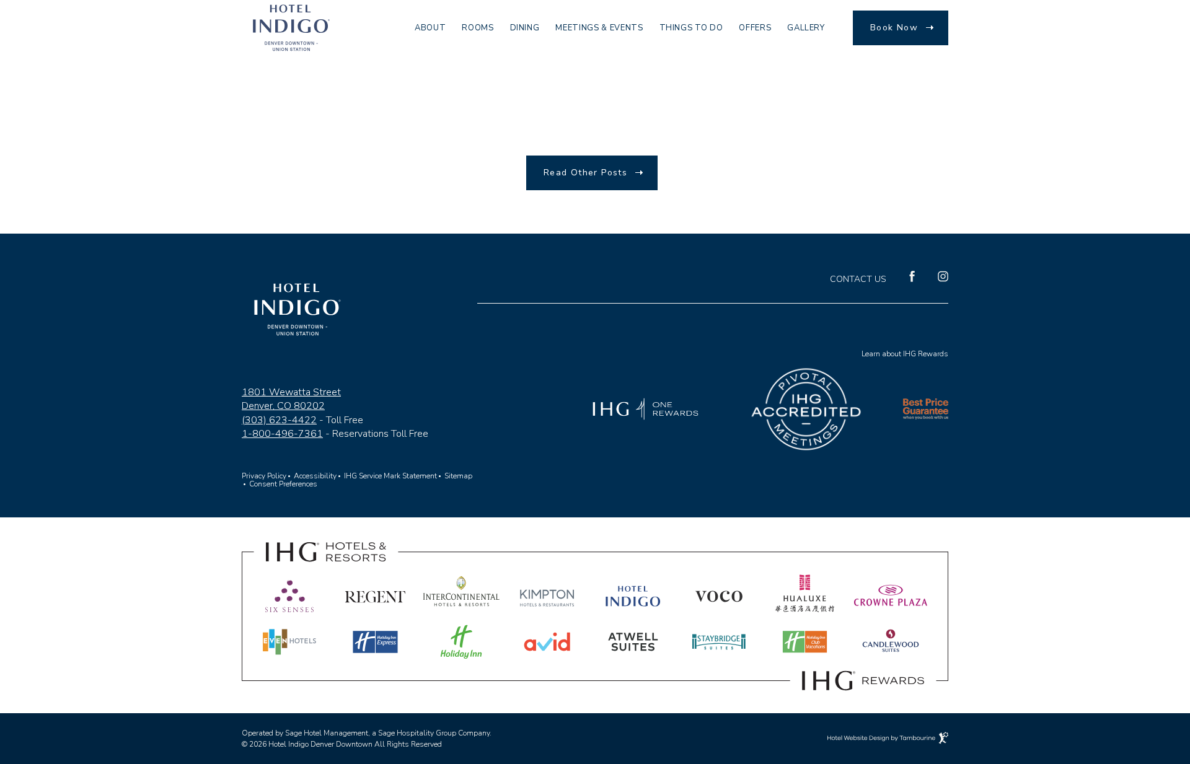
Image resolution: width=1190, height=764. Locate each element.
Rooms (477, 27)
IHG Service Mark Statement (390, 476)
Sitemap (458, 473)
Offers (755, 27)
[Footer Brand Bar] (595, 695)
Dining (525, 27)
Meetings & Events (599, 27)
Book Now (894, 27)
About (430, 27)
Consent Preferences (283, 484)
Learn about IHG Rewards (905, 354)
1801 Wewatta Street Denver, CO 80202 (291, 399)
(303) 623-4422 (279, 420)
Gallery (806, 27)
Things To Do (691, 27)
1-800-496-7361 (282, 434)
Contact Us (858, 279)
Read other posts (585, 172)
